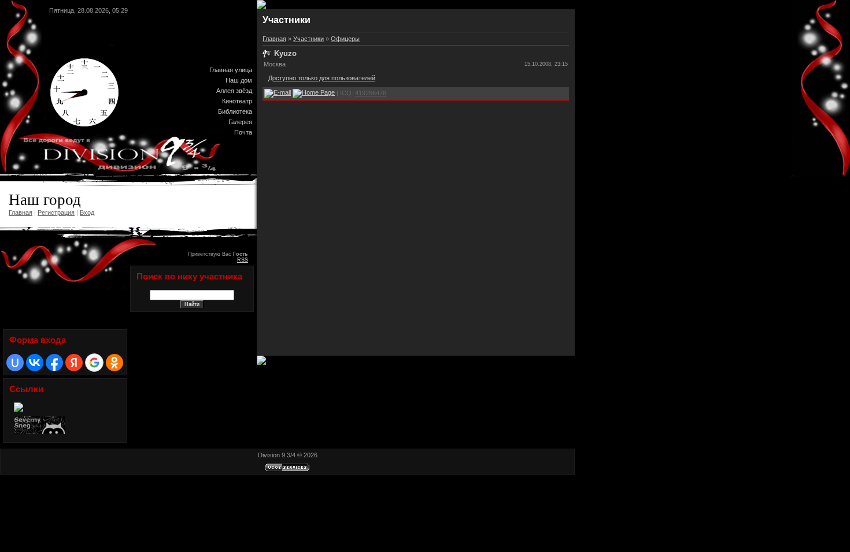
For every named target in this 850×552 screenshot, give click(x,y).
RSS (242, 260)
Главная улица (230, 69)
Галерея (240, 121)
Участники (308, 38)
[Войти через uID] (15, 362)
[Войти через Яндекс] (74, 362)
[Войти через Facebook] (54, 362)
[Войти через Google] (94, 362)
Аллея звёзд (234, 90)
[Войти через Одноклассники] (114, 362)
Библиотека (235, 111)
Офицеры (345, 38)
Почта (243, 132)
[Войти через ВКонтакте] (34, 362)
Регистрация (56, 212)
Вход (87, 212)
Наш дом (239, 80)
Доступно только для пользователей (321, 77)
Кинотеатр (237, 101)
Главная (20, 212)
